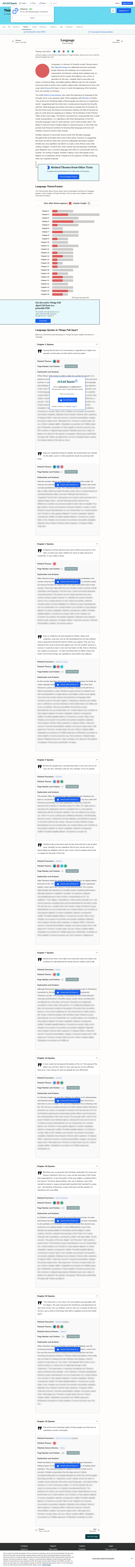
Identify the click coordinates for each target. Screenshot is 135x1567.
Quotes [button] (34, 27)
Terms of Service (111, 1549)
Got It (32, 18)
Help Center (53, 1549)
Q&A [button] (61, 27)
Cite (71, 366)
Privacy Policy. (46, 1565)
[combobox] (82, 3)
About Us (24, 1549)
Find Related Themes (68, 177)
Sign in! (74, 406)
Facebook (82, 1549)
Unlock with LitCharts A (69, 484)
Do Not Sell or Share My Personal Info (103, 1558)
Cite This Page (92, 1536)
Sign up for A (127, 3)
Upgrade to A (124, 10)
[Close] (132, 1558)
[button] (4, 27)
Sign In (117, 3)
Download (43, 321)
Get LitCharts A (69, 400)
